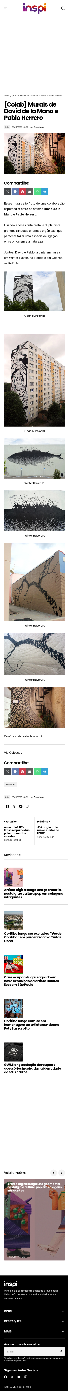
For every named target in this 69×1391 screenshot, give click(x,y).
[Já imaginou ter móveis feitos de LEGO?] (49, 831)
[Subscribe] (61, 1351)
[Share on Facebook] (7, 806)
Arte (7, 127)
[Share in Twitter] (14, 806)
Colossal (15, 752)
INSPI (8, 1311)
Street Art (10, 784)
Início (6, 95)
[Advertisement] (34, 55)
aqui (39, 736)
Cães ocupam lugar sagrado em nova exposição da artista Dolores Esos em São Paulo (31, 980)
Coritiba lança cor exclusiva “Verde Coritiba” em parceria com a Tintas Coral (32, 937)
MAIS (8, 1331)
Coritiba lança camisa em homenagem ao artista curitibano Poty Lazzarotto (31, 1024)
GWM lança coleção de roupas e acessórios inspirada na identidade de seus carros (32, 1068)
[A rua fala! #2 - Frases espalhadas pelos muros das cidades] (19, 831)
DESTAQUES (13, 1321)
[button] (6, 8)
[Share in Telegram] (20, 806)
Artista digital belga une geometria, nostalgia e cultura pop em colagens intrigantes (33, 893)
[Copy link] (27, 806)
